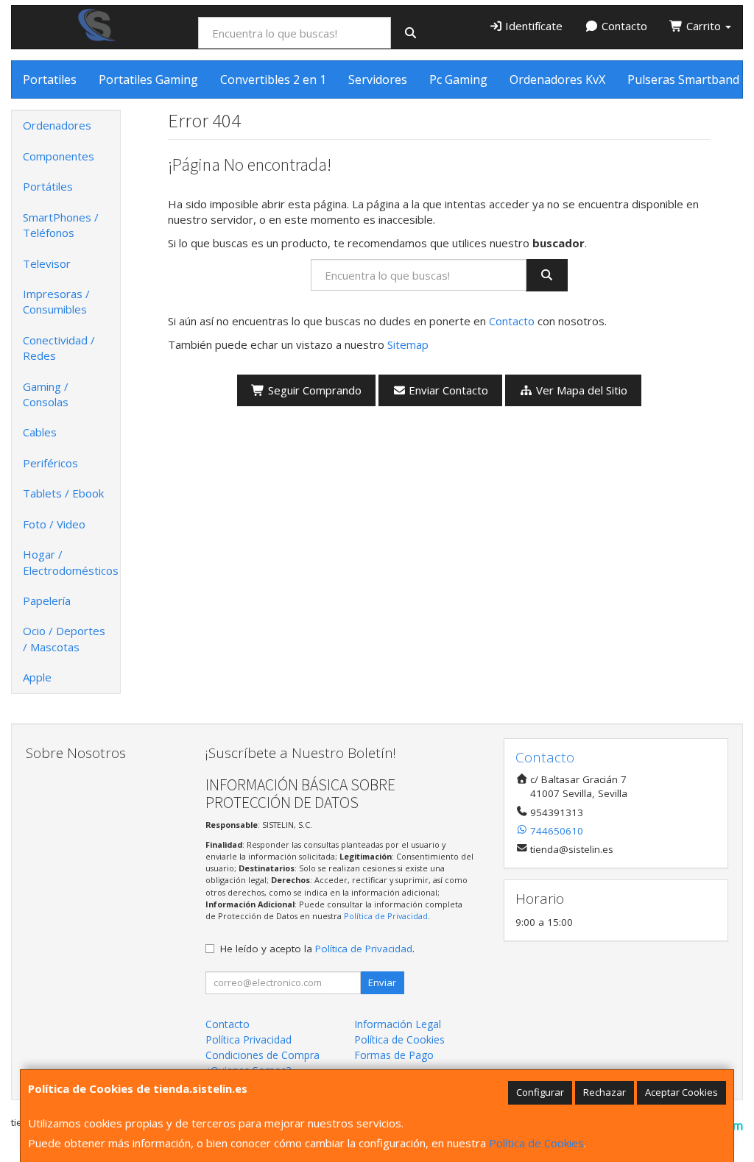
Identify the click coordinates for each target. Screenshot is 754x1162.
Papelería (47, 600)
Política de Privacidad (386, 915)
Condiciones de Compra (262, 1055)
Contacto (623, 25)
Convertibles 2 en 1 (273, 79)
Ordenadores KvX (557, 79)
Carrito (703, 25)
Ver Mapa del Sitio (580, 390)
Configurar (540, 1092)
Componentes (58, 156)
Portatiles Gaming (148, 79)
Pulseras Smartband (683, 79)
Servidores (377, 79)
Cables (40, 432)
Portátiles (48, 186)
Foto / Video (54, 524)
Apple (37, 677)
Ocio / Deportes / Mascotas (64, 638)
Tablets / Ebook (63, 493)
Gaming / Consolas (45, 394)
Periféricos (50, 463)
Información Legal (397, 1024)
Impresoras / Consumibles (56, 301)
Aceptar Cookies (681, 1092)
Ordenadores (57, 125)
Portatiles (50, 79)
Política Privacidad (248, 1039)
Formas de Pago (394, 1055)
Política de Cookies (536, 1143)
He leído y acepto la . (317, 948)
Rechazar (604, 1092)
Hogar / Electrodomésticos (71, 562)
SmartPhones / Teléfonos (61, 225)
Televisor (47, 263)
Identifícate (532, 25)
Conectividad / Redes (59, 348)
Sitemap (408, 344)
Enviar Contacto (447, 390)
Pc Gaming (458, 79)
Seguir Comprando (313, 390)
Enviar (382, 982)
